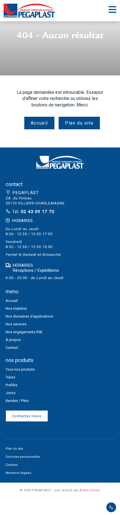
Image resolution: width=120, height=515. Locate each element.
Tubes (10, 377)
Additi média (90, 490)
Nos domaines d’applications (29, 316)
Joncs (11, 393)
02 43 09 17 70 (37, 211)
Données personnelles (23, 457)
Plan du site (79, 123)
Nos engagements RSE (24, 332)
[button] (60, 165)
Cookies (12, 465)
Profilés (12, 385)
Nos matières (16, 308)
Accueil (39, 123)
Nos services (16, 324)
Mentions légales (18, 473)
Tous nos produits (20, 369)
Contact (12, 347)
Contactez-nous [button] (27, 416)
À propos (13, 340)
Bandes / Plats (17, 401)
